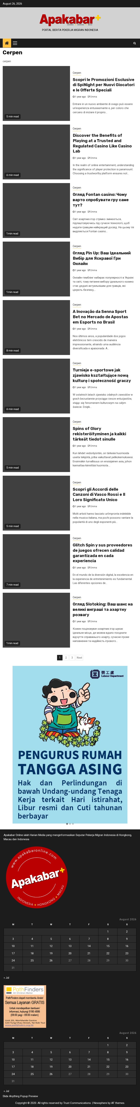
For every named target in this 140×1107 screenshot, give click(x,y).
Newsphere (100, 1103)
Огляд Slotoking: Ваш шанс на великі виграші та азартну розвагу (103, 609)
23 (126, 953)
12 (51, 946)
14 (89, 946)
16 (126, 946)
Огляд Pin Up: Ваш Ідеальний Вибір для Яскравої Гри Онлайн (102, 258)
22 (107, 953)
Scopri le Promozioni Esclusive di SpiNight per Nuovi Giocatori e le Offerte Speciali (104, 85)
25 (32, 960)
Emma (93, 96)
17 (13, 953)
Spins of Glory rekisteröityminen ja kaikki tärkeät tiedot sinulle (99, 433)
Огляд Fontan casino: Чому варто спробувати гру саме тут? (101, 199)
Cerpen (77, 72)
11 (32, 946)
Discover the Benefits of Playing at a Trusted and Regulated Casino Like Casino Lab (102, 143)
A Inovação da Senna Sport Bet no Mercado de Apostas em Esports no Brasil (100, 316)
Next (79, 657)
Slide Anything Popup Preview (20, 1096)
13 (70, 946)
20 (70, 953)
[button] (67, 824)
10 (13, 946)
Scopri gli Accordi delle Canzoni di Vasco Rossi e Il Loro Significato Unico (99, 494)
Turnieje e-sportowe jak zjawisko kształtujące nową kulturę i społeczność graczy (102, 375)
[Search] (134, 43)
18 (32, 953)
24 (13, 960)
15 (107, 946)
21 (89, 953)
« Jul (6, 977)
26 (51, 960)
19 (51, 953)
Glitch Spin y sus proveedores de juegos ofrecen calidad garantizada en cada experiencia (102, 553)
